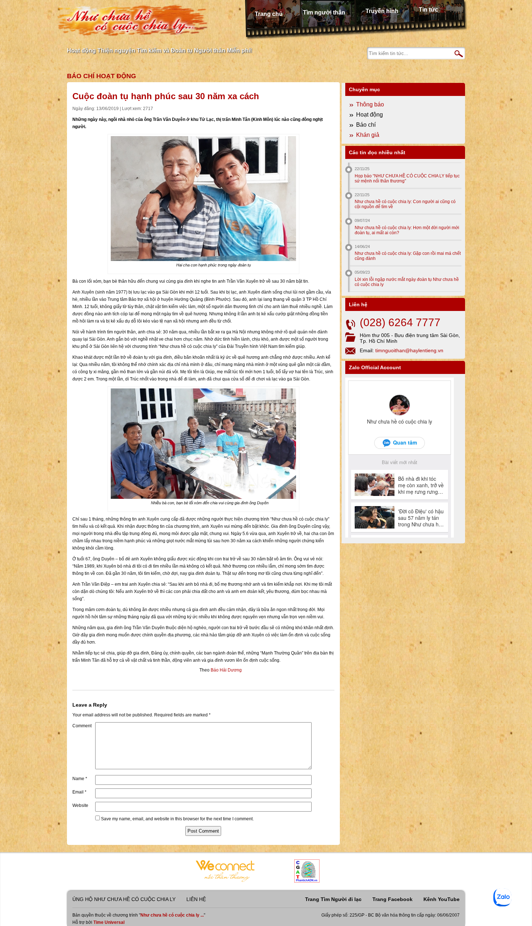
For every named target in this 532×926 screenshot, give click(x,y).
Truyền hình (382, 11)
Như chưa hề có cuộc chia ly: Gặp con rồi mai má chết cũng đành (408, 256)
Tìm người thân (324, 12)
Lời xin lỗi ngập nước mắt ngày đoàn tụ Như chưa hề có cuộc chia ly (407, 282)
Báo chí (80, 76)
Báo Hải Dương (226, 670)
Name (79, 778)
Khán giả (367, 135)
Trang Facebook (392, 899)
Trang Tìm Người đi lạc (333, 899)
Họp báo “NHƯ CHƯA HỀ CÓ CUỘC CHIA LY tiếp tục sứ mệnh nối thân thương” (407, 178)
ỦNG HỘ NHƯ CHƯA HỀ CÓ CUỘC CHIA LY (124, 899)
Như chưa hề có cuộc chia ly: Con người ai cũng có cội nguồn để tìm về (405, 204)
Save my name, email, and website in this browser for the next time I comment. (177, 818)
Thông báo (370, 104)
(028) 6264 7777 (400, 322)
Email (79, 792)
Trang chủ (269, 14)
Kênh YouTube (441, 899)
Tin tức (428, 10)
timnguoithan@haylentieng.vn (409, 350)
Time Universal (108, 922)
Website (80, 805)
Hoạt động (116, 76)
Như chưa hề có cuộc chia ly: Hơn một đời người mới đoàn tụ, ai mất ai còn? (407, 230)
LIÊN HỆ (196, 899)
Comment (82, 725)
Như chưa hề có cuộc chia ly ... (172, 915)
